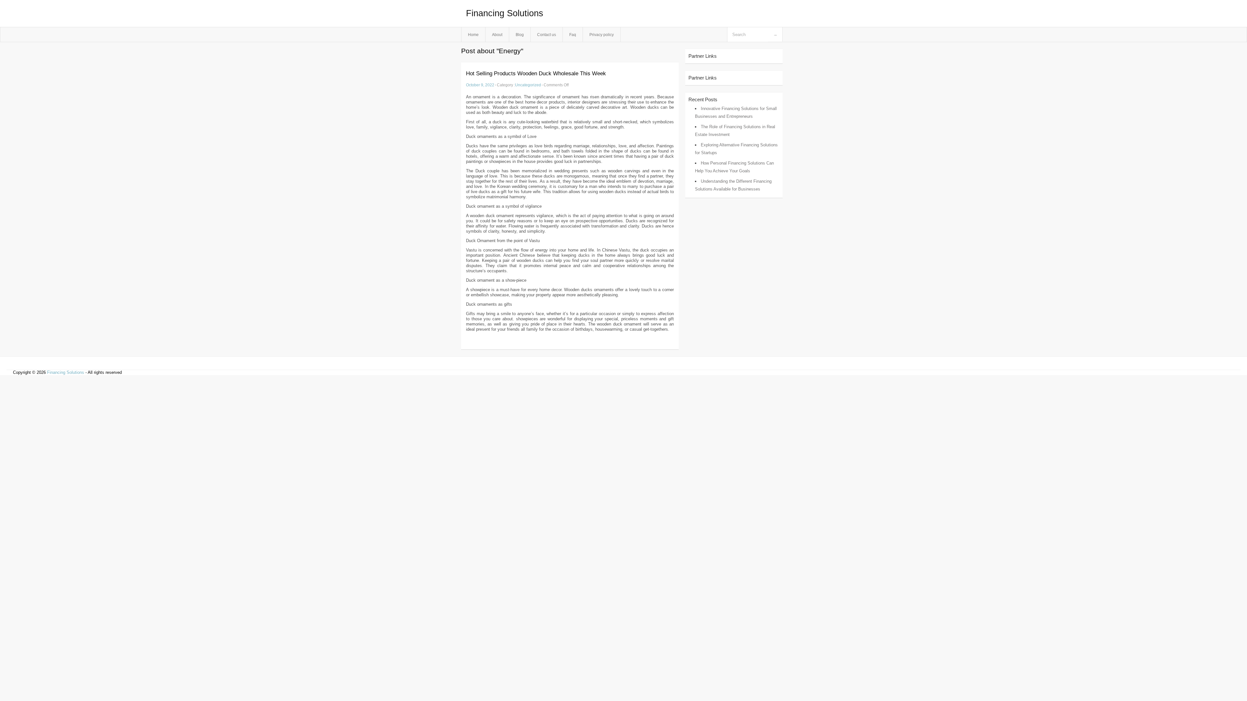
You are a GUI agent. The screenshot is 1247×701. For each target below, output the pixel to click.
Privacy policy (601, 34)
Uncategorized (528, 85)
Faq (572, 34)
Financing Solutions (504, 13)
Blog (520, 34)
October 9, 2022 (480, 85)
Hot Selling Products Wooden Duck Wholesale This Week (536, 73)
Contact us (546, 34)
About (497, 34)
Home (473, 34)
